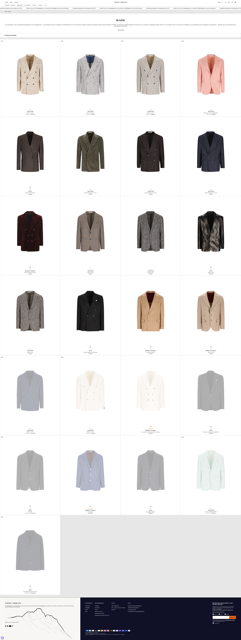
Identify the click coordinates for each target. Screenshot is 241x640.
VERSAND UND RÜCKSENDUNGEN (134, 605)
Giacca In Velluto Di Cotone (30, 272)
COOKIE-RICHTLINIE (132, 609)
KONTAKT (113, 609)
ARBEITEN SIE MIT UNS (99, 613)
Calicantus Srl (92, 634)
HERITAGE (97, 605)
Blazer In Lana (90, 272)
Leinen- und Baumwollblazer (211, 511)
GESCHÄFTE (97, 607)
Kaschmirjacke (90, 511)
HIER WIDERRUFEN (115, 605)
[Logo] (120, 2)
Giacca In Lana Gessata (30, 192)
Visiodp (123, 634)
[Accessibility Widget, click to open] (2, 638)
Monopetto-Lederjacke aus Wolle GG (211, 432)
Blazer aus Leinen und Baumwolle (211, 113)
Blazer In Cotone (30, 113)
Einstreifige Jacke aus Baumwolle (30, 591)
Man (6, 11)
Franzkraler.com (90, 632)
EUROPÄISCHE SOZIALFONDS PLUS (102, 615)
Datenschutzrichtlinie (230, 620)
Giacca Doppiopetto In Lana (90, 192)
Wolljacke (30, 511)
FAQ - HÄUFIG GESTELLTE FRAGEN (118, 607)
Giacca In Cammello (150, 352)
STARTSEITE (87, 605)
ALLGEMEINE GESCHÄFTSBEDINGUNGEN (136, 611)
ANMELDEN (232, 617)
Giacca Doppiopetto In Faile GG (90, 352)
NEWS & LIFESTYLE (99, 611)
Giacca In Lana (211, 352)
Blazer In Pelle (211, 272)
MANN (86, 609)
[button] (235, 2)
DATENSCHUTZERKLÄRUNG (133, 607)
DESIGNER (87, 607)
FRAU (86, 611)
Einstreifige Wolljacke (150, 511)
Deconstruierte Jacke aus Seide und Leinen (151, 432)
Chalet (96, 609)
